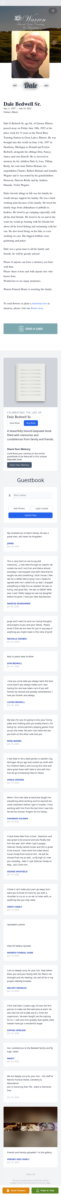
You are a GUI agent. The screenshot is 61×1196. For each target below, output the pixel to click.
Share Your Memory (19, 464)
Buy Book (30, 423)
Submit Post (30, 515)
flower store (37, 308)
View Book (15, 423)
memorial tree (39, 303)
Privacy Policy (22, 1183)
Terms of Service (38, 1183)
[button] (30, 1127)
